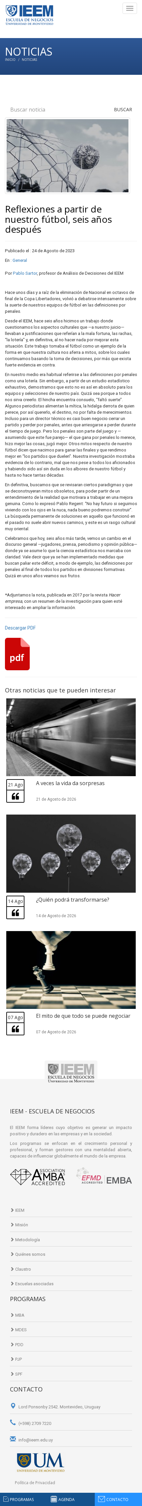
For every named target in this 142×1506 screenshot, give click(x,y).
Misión (21, 1224)
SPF (18, 1374)
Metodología (27, 1239)
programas (22, 1499)
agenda (66, 1499)
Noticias (29, 60)
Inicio (10, 60)
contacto (117, 1499)
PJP (18, 1359)
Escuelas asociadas (33, 1283)
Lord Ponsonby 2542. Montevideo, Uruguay (59, 1406)
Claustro (22, 1269)
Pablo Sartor (25, 273)
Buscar (123, 109)
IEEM (19, 1210)
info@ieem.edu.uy (35, 1439)
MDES (20, 1329)
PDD (18, 1344)
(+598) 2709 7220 (34, 1423)
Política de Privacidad (35, 1482)
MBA (19, 1315)
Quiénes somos (29, 1254)
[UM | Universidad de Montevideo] (40, 1462)
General (20, 260)
